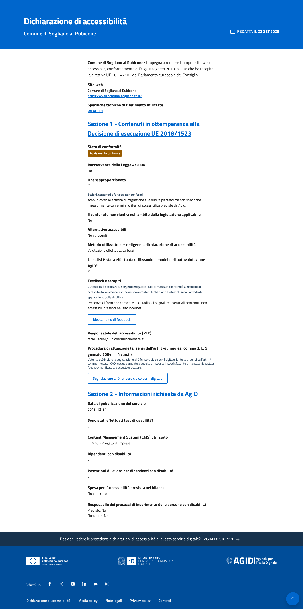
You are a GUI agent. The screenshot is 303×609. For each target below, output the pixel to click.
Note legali (114, 600)
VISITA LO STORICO (218, 539)
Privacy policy (140, 600)
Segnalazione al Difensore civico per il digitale (127, 378)
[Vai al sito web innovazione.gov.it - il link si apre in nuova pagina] (147, 561)
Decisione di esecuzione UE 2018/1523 (139, 133)
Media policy (88, 600)
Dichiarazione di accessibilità (48, 600)
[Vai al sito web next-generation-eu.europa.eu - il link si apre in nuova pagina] (47, 561)
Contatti (165, 600)
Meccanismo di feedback (112, 319)
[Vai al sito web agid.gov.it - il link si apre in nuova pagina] (251, 561)
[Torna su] (292, 598)
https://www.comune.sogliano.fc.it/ (115, 96)
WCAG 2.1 (95, 111)
